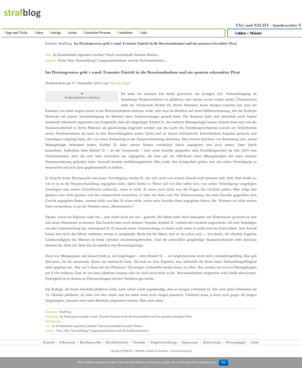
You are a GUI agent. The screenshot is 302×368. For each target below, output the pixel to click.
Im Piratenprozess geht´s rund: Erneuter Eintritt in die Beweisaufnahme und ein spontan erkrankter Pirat (118, 316)
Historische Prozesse (97, 32)
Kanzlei (51, 43)
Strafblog (65, 43)
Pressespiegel (236, 342)
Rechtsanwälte (90, 342)
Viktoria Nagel (119, 83)
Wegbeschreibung (163, 342)
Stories (72, 32)
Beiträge (55, 32)
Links (143, 32)
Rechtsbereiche (117, 342)
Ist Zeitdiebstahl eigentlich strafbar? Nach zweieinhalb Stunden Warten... (102, 55)
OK (224, 362)
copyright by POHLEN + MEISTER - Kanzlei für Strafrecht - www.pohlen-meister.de (151, 351)
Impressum (190, 342)
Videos (38, 32)
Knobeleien (125, 32)
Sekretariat (67, 342)
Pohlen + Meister (248, 33)
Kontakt (139, 342)
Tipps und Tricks (15, 32)
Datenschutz (212, 342)
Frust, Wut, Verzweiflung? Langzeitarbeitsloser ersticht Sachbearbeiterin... (106, 60)
